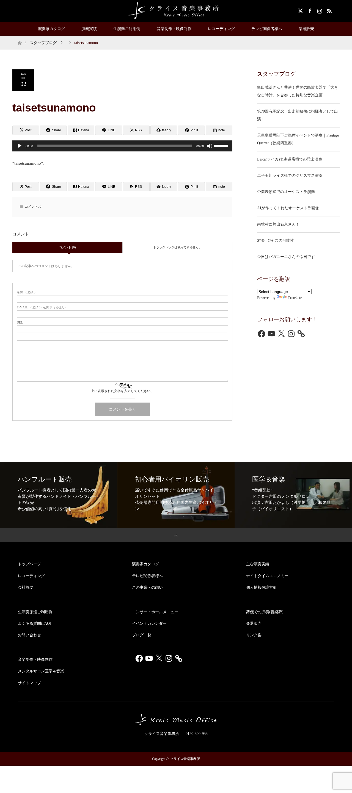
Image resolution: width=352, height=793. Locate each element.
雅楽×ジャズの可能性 (275, 240)
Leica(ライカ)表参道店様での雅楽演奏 (289, 159)
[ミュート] (210, 146)
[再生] (19, 146)
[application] (122, 145)
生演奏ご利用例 (126, 29)
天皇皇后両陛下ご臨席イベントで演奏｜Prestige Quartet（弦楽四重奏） (298, 139)
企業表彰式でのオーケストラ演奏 (286, 192)
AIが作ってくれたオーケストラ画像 (288, 208)
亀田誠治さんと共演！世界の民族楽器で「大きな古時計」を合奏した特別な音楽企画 (297, 91)
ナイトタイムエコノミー (267, 576)
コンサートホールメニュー (155, 612)
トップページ (29, 564)
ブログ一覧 (141, 635)
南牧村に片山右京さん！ (278, 224)
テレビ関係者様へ (266, 29)
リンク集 (254, 635)
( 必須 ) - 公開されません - (41, 307)
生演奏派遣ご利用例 (35, 612)
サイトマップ (29, 683)
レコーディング (221, 29)
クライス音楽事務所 (185, 759)
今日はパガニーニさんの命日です (286, 257)
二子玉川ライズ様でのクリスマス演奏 (290, 175)
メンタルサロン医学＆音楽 (41, 671)
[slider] (222, 145)
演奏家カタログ (51, 29)
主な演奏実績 (257, 564)
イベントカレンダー (149, 623)
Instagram (319, 10)
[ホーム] (19, 38)
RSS (328, 10)
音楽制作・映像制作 (174, 29)
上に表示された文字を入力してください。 (122, 391)
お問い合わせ (29, 635)
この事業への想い (147, 587)
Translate (295, 298)
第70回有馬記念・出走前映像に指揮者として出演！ (297, 115)
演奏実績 (89, 29)
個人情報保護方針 (261, 587)
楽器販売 (306, 29)
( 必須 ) (26, 292)
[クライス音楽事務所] (176, 10)
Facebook (309, 10)
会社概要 (25, 587)
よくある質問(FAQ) (34, 623)
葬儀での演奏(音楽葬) (265, 612)
